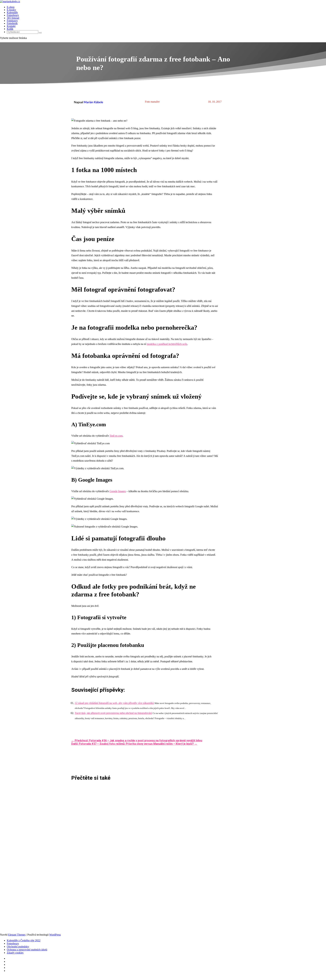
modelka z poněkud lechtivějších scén (167, 344)
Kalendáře (12, 12)
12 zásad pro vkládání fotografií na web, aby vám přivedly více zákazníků (114, 703)
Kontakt (11, 26)
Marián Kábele (93, 102)
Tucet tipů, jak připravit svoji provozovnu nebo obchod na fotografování (113, 713)
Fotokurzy (12, 20)
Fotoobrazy (13, 15)
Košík (10, 28)
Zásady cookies (15, 952)
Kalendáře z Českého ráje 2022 (23, 940)
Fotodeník (12, 23)
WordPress (55, 934)
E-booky (11, 9)
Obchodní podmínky (18, 946)
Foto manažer (152, 101)
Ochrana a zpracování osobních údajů (27, 949)
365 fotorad (13, 17)
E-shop (10, 7)
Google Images (118, 491)
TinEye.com (116, 435)
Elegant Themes (16, 934)
